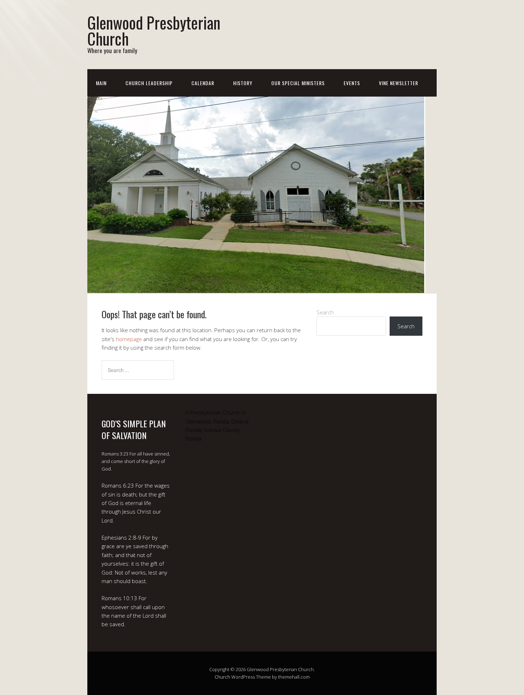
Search (325, 312)
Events (352, 83)
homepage (129, 339)
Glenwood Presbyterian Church (153, 30)
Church (222, 677)
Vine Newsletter (398, 83)
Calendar (202, 83)
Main (101, 83)
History (242, 83)
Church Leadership (149, 83)
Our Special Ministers (298, 83)
